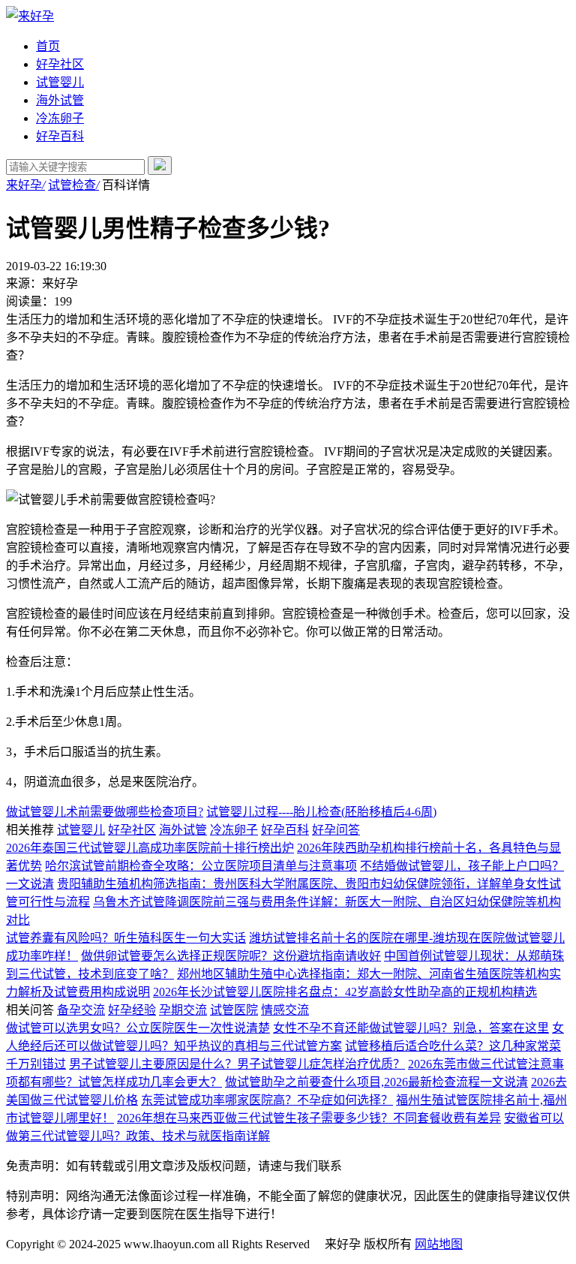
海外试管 (60, 100)
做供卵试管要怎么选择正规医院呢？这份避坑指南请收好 (231, 956)
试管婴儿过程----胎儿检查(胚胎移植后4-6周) (321, 811)
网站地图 (439, 1244)
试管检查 (73, 185)
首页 (48, 46)
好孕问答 (336, 829)
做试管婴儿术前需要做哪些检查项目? (104, 811)
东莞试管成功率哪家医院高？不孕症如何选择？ (267, 1100)
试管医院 (234, 1010)
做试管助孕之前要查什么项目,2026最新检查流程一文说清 (376, 1082)
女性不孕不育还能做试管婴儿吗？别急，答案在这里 (411, 1028)
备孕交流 (81, 1010)
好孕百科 (60, 136)
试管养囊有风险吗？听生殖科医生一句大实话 (126, 937)
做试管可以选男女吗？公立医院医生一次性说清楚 (138, 1028)
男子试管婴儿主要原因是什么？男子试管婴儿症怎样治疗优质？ (237, 1064)
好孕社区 (60, 64)
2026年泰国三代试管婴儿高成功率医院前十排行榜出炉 (150, 847)
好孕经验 (132, 1010)
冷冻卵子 (60, 118)
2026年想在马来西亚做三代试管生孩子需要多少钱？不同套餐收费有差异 (309, 1118)
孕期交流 (183, 1010)
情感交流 (285, 1010)
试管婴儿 (60, 82)
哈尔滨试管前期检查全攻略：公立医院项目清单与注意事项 (201, 865)
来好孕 (25, 185)
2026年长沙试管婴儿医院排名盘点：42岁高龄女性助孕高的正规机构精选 (345, 992)
